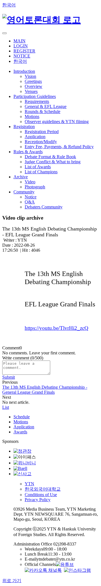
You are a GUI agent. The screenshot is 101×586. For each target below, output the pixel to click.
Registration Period (42, 131)
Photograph (35, 186)
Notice (30, 196)
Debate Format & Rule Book (50, 156)
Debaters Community (44, 207)
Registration (24, 126)
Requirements (37, 101)
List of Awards (38, 166)
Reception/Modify (41, 141)
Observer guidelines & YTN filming (57, 121)
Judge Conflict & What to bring (53, 161)
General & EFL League (45, 106)
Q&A (30, 202)
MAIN (19, 41)
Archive (20, 176)
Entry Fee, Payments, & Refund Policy (59, 146)
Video (30, 181)
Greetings (33, 81)
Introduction (24, 71)
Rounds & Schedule (42, 111)
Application (35, 136)
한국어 (9, 5)
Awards (20, 431)
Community (24, 191)
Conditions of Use (41, 494)
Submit (8, 377)
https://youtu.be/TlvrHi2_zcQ (56, 328)
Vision (30, 76)
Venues (31, 91)
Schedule (21, 416)
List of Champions (41, 171)
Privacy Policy (37, 499)
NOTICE (21, 56)
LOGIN (20, 46)
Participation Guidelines (34, 96)
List (5, 407)
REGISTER (24, 51)
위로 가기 (11, 580)
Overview (33, 86)
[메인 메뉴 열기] (4, 33)
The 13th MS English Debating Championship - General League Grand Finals (44, 390)
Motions (32, 116)
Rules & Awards (28, 151)
